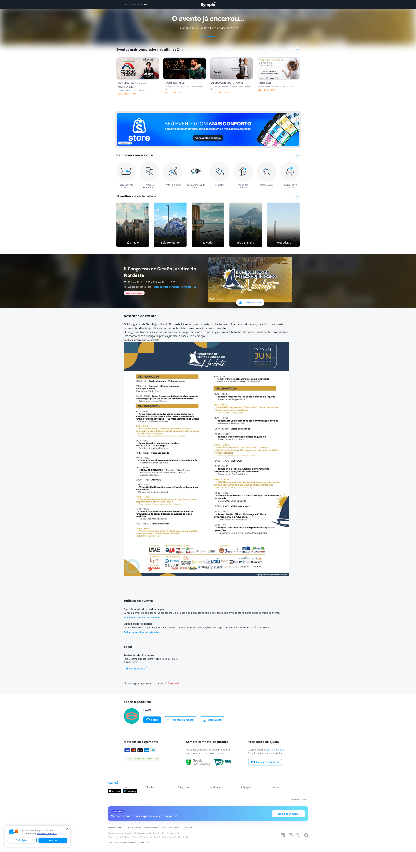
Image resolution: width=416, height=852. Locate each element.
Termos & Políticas (47, 833)
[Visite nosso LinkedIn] (283, 835)
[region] (37, 836)
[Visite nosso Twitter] (298, 835)
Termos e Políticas (116, 827)
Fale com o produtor (183, 719)
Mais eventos (215, 719)
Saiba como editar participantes (142, 632)
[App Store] (114, 791)
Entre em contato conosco (136, 842)
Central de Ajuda (274, 749)
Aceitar (52, 840)
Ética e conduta (134, 827)
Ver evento (208, 36)
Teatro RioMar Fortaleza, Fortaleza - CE (174, 286)
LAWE (145, 4)
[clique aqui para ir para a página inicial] (208, 4)
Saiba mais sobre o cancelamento (142, 617)
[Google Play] (130, 791)
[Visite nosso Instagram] (290, 835)
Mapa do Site (188, 827)
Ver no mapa (137, 668)
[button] (13, 832)
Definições (22, 840)
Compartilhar (253, 302)
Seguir (154, 719)
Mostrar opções (298, 799)
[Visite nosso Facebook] (306, 835)
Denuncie (173, 683)
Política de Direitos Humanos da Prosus (161, 827)
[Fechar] (67, 828)
